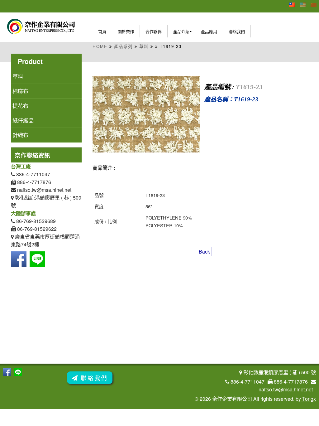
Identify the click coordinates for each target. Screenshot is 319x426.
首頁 (102, 31)
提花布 (20, 105)
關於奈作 (126, 31)
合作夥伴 (153, 31)
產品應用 (209, 31)
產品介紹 (181, 31)
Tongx (308, 398)
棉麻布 (20, 91)
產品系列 (123, 46)
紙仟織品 (23, 120)
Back (204, 251)
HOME (100, 46)
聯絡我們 (237, 31)
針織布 (20, 135)
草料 (144, 46)
